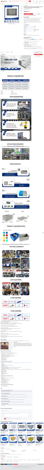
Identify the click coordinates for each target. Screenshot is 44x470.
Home (1, 4)
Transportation (3, 4)
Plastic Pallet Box (9, 362)
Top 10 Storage (7, 461)
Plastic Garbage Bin (34, 450)
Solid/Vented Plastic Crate (13, 451)
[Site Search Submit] (30, 1)
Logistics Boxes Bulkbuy (16, 461)
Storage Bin (20, 362)
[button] (37, 1)
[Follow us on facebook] (38, 464)
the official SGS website (14, 340)
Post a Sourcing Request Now (17, 418)
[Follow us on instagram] (40, 464)
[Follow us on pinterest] (42, 464)
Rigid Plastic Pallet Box (24, 450)
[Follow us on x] (39, 464)
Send (5, 418)
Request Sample (33, 15)
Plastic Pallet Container (28, 362)
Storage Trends (11, 461)
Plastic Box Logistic (3, 461)
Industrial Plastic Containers (12, 4)
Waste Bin (15, 362)
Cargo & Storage (7, 4)
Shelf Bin (17, 362)
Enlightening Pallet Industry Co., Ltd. (28, 8)
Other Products (23, 451)
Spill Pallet (4, 363)
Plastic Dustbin (12, 362)
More (1, 462)
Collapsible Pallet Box (23, 362)
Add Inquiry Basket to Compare (12, 23)
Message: (3, 413)
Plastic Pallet (6, 362)
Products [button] (10, 1)
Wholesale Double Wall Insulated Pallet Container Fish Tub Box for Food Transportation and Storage (4, 444)
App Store (2, 464)
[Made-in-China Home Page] (4, 1)
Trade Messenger (10, 464)
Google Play (5, 464)
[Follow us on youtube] (41, 464)
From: (3, 410)
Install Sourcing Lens (15, 464)
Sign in (42, 1)
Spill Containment (2, 451)
